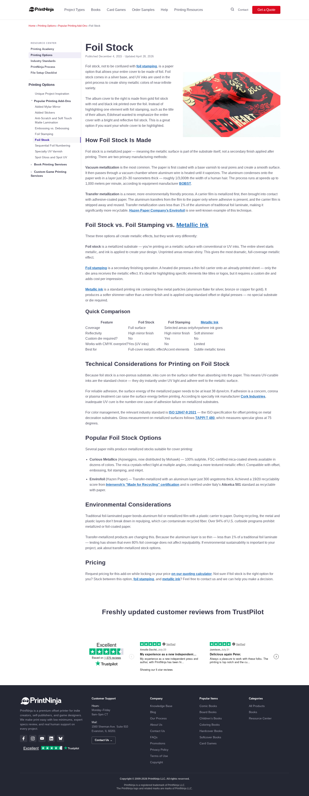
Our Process (158, 718)
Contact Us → (103, 740)
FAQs (153, 737)
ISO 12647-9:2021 (182, 412)
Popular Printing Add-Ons (72, 25)
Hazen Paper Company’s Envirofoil (157, 210)
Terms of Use (159, 756)
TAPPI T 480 (205, 418)
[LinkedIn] (51, 738)
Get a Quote (266, 10)
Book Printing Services (49, 164)
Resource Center (260, 718)
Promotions (157, 743)
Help (164, 10)
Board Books (208, 712)
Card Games (116, 10)
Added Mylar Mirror (48, 106)
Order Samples (143, 10)
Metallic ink (94, 289)
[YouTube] (42, 738)
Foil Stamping (44, 134)
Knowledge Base (161, 706)
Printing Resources (188, 10)
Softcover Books (210, 737)
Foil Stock (42, 139)
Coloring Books (209, 724)
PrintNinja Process (43, 66)
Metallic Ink (192, 225)
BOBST (185, 183)
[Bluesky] (60, 738)
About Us (156, 724)
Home (32, 25)
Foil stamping (96, 268)
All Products (257, 706)
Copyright (156, 762)
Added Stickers (45, 112)
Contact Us (157, 731)
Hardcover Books (210, 731)
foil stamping (146, 66)
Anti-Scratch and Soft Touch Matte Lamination (53, 120)
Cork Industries (253, 396)
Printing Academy (42, 49)
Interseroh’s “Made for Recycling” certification (142, 484)
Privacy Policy (159, 749)
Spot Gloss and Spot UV (51, 157)
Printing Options (47, 25)
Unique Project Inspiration (52, 93)
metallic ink (171, 579)
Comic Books (208, 706)
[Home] (41, 10)
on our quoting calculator (191, 574)
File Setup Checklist (44, 72)
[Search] (232, 10)
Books (95, 10)
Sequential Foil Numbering (52, 145)
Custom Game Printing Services (48, 174)
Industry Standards (43, 61)
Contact (243, 9)
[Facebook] (23, 738)
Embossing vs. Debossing (52, 128)
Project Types (74, 10)
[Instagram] (32, 738)
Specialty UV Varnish (48, 151)
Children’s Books (210, 718)
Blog (153, 712)
